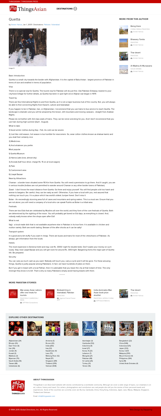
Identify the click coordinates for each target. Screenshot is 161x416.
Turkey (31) (86, 363)
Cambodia (33, 298)
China (133, 29)
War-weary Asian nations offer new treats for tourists (31, 293)
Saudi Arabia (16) (15, 361)
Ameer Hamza (16, 25)
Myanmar (34, 332)
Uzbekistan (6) (14, 366)
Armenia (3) (50, 341)
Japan (104, 298)
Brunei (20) (50, 343)
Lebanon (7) (86, 353)
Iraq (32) (49, 348)
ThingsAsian (14, 2)
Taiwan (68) (13, 363)
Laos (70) (49, 353)
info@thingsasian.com (46, 396)
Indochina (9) (87, 346)
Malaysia (89, 332)
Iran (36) (12, 348)
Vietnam (53, 332)
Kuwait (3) (12, 353)
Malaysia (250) (124, 353)
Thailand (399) (51, 363)
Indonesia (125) (125, 346)
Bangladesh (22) (125, 341)
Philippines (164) (125, 358)
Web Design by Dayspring (141, 409)
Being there (136, 26)
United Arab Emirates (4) (128, 363)
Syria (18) (122, 361)
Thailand (144, 332)
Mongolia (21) (87, 356)
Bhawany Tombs (138, 39)
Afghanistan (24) (15, 341)
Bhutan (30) (13, 343)
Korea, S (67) (124, 351)
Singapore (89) (51, 361)
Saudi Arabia (136, 69)
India (139, 29)
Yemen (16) (86, 366)
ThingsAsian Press (29, 2)
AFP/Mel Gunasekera (30, 303)
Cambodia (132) (88, 343)
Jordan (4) (12, 351)
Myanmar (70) (14, 358)
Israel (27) (86, 348)
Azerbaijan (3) (87, 341)
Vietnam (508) (51, 366)
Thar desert (135, 52)
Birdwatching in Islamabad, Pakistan (65, 291)
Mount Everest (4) (126, 356)
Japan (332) (123, 348)
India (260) (50, 346)
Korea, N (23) (87, 351)
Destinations (65, 8)
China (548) (123, 343)
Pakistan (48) (87, 358)
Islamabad (56, 25)
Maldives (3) (13, 356)
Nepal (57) (49, 358)
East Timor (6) (14, 346)
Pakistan (47, 25)
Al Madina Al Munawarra (141, 66)
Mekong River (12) (52, 356)
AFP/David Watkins (103, 301)
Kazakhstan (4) (51, 351)
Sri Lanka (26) (87, 361)
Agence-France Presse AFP (66, 299)
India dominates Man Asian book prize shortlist (103, 293)
